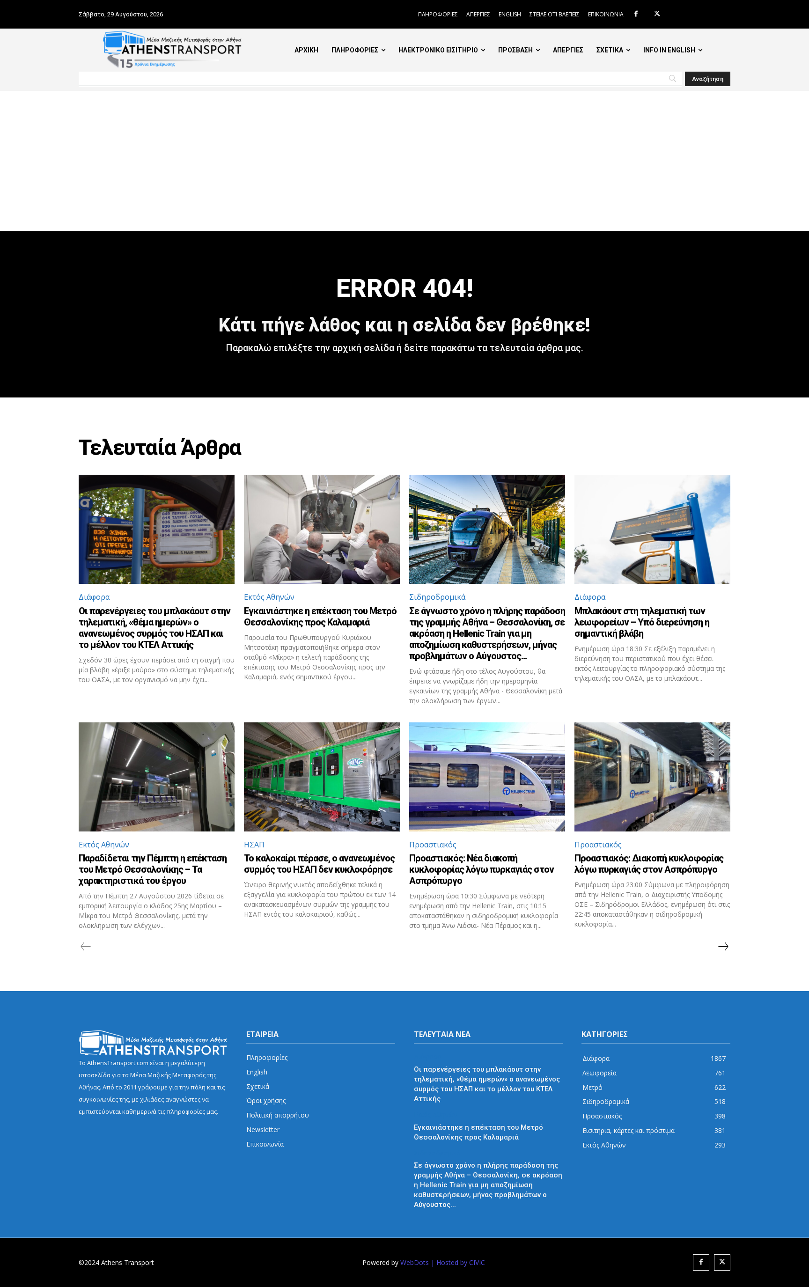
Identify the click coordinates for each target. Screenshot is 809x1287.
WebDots (414, 1262)
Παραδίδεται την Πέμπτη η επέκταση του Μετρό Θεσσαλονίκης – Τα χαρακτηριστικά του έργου (153, 869)
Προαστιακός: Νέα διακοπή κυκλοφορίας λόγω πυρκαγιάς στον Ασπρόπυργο (481, 869)
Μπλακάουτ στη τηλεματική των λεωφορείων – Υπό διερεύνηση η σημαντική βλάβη (641, 622)
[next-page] (722, 947)
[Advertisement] (404, 161)
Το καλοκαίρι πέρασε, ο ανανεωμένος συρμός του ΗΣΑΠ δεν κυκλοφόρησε (319, 864)
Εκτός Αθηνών (269, 597)
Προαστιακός (432, 844)
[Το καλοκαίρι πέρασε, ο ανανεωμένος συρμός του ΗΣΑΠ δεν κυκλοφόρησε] (322, 776)
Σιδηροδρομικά (437, 597)
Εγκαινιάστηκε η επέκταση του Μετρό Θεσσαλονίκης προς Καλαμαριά (320, 616)
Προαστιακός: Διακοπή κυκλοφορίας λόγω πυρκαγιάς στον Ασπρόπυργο (648, 864)
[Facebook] (636, 14)
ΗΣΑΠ (254, 844)
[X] (657, 14)
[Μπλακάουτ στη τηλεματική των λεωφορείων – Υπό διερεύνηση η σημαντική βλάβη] (652, 529)
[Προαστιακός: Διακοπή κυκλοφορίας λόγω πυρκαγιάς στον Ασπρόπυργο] (652, 776)
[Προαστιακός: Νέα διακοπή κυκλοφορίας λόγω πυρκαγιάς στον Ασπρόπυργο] (487, 776)
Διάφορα (94, 597)
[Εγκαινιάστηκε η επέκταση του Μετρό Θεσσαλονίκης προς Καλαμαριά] (322, 529)
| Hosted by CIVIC (458, 1262)
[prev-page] (86, 947)
